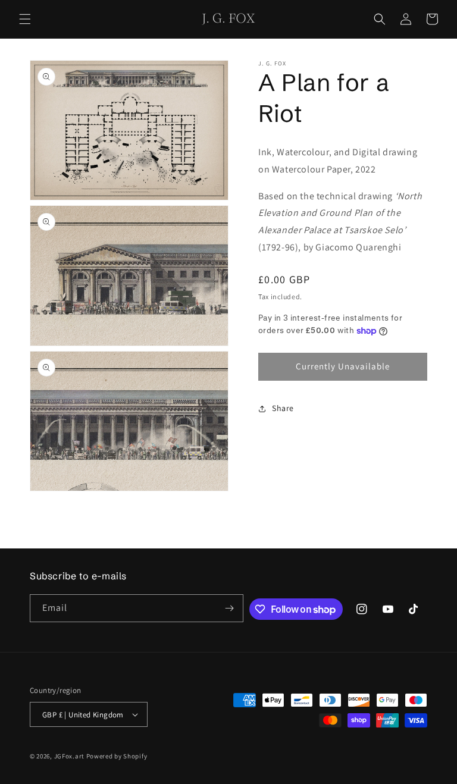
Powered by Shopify (117, 756)
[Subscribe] (230, 608)
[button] (25, 19)
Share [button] (283, 408)
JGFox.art (69, 756)
